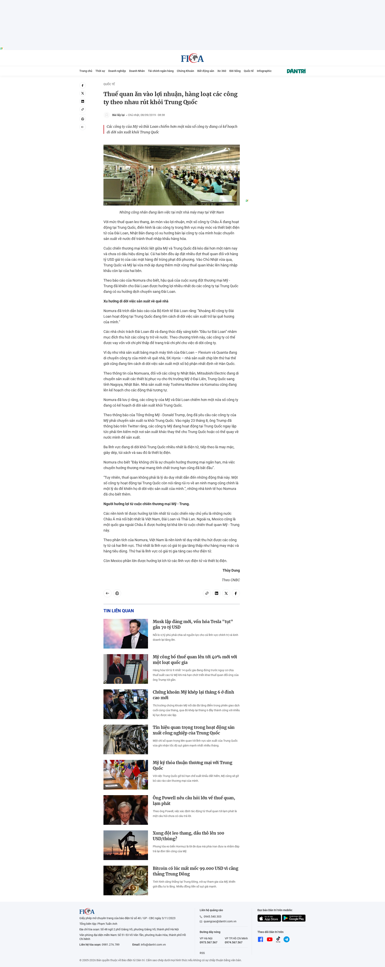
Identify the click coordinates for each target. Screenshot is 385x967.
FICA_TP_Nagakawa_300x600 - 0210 (275, 84)
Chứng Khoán (185, 71)
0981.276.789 (111, 944)
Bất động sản (205, 71)
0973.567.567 (208, 942)
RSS (202, 953)
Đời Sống (235, 71)
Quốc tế (249, 71)
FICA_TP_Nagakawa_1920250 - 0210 (192, 2)
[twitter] (82, 93)
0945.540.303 (212, 916)
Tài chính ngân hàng (161, 71)
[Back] (82, 127)
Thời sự (100, 71)
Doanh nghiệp (117, 71)
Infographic (264, 71)
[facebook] (82, 85)
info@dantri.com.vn (153, 944)
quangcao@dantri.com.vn (220, 921)
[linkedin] (82, 101)
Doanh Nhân (137, 71)
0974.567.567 (233, 942)
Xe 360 (221, 71)
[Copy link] (82, 109)
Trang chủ (85, 71)
